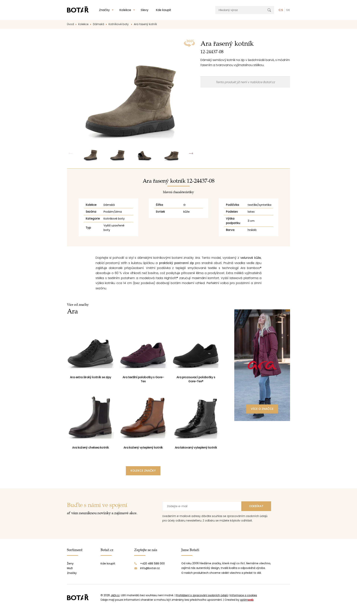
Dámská (98, 24)
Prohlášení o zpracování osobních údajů (202, 595)
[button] (191, 153)
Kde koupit (163, 10)
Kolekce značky (143, 470)
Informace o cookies (243, 595)
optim (247, 600)
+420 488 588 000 (152, 563)
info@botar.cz (150, 568)
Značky (104, 10)
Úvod (70, 24)
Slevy (144, 10)
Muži (70, 568)
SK (288, 10)
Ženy (70, 563)
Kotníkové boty (119, 24)
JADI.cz (115, 595)
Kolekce (125, 10)
